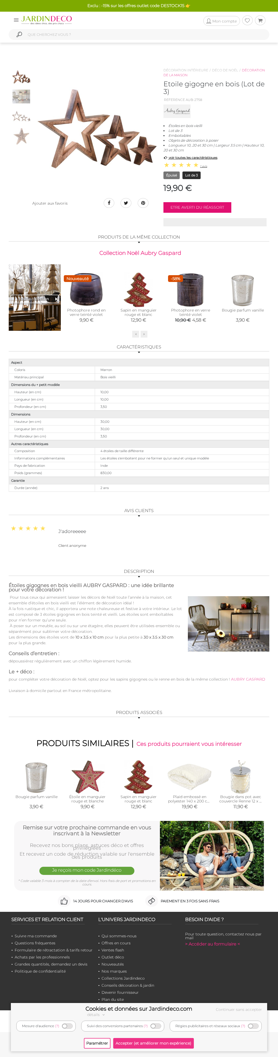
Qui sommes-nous (119, 936)
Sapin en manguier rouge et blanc (139, 312)
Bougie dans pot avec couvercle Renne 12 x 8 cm (240, 801)
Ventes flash (113, 950)
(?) (57, 1026)
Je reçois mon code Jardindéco (87, 870)
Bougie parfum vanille (243, 310)
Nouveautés (113, 964)
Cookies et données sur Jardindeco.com (139, 1008)
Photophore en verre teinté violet (190, 312)
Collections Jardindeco (123, 978)
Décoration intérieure (185, 70)
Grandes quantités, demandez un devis (51, 964)
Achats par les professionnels (42, 957)
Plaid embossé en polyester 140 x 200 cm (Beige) (189, 801)
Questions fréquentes (35, 943)
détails (94, 1014)
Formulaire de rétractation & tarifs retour (54, 950)
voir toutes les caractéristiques (192, 157)
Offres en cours (116, 943)
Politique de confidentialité (40, 971)
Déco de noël (225, 70)
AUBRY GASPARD (247, 679)
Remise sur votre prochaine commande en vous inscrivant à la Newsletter (87, 830)
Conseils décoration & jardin (128, 985)
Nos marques (114, 971)
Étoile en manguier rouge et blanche (87, 799)
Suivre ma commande (36, 936)
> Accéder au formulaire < (212, 944)
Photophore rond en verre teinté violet (86, 312)
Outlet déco (113, 957)
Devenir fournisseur (120, 992)
